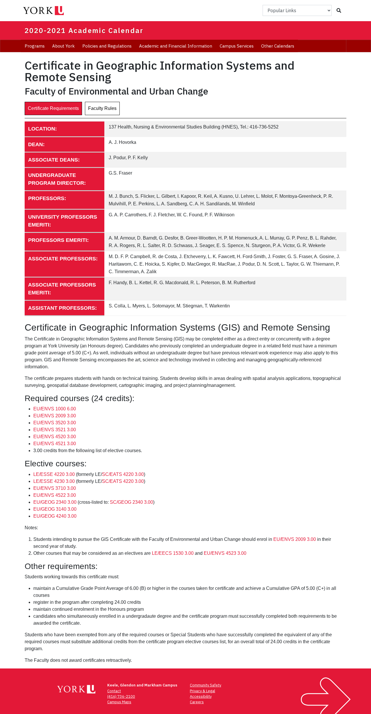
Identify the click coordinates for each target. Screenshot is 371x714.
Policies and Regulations (107, 46)
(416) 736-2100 (121, 696)
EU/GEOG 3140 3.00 (55, 509)
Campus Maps (119, 701)
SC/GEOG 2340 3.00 (131, 502)
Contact (114, 690)
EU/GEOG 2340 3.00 (55, 502)
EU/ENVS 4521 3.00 (54, 443)
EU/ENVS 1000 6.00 (54, 408)
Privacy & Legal (202, 690)
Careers (197, 701)
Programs (35, 46)
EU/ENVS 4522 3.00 (54, 495)
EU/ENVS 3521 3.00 (54, 429)
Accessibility (201, 696)
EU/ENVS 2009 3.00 (54, 415)
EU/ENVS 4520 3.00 (54, 436)
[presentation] (53, 108)
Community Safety (205, 685)
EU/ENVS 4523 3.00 (225, 553)
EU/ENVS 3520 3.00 (54, 422)
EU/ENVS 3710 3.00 (54, 488)
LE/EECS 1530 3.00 (173, 553)
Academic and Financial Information (175, 46)
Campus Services (237, 46)
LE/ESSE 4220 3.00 (54, 474)
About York (63, 46)
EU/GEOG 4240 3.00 (55, 516)
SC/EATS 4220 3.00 (123, 474)
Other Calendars (277, 46)
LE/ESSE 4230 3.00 (54, 481)
